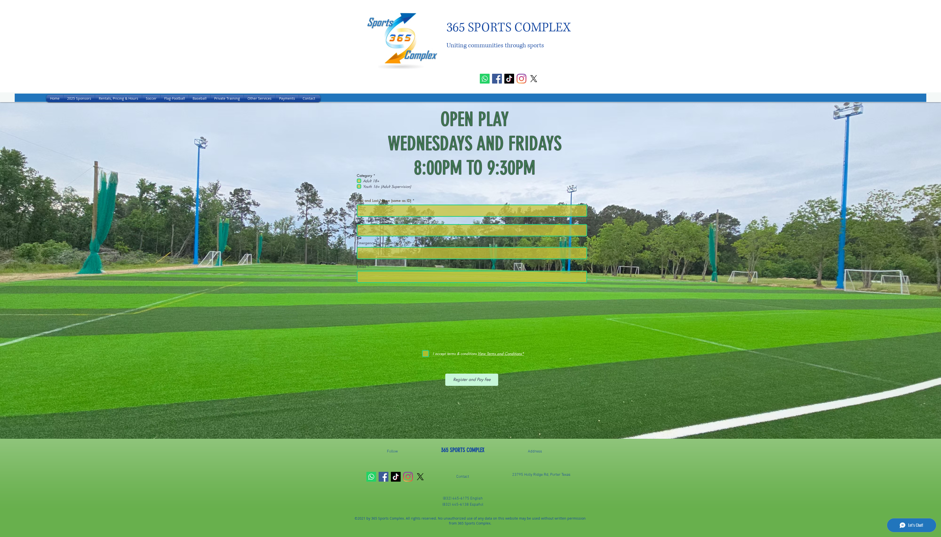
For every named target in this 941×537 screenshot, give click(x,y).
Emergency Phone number (378, 243)
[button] (151, 98)
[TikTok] (509, 79)
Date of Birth (368, 220)
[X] (534, 79)
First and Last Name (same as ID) (384, 200)
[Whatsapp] (485, 79)
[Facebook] (497, 79)
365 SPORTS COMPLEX (462, 450)
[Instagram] (521, 79)
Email (361, 266)
